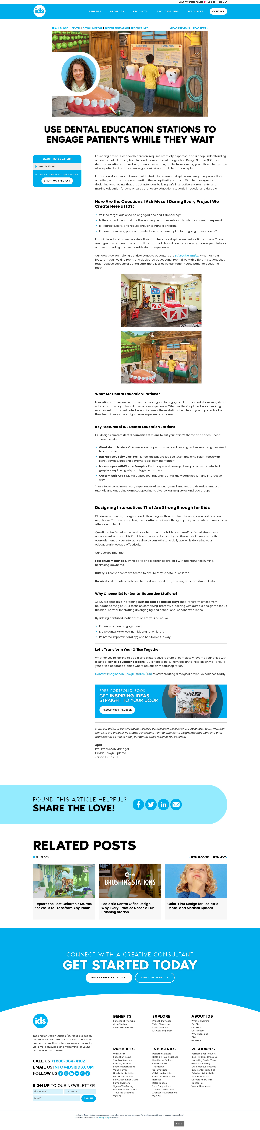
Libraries (156, 1079)
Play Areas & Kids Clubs (125, 1079)
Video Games (120, 1070)
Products (140, 11)
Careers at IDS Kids (201, 1079)
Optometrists (159, 1070)
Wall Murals (119, 1053)
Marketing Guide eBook (203, 1060)
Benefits (95, 11)
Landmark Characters (125, 1089)
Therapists (158, 1066)
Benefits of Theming (124, 1021)
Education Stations (123, 1076)
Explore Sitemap (200, 1076)
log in (211, 2)
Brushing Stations (122, 1063)
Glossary (196, 1040)
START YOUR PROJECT (57, 181)
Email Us (63, 1067)
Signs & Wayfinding (123, 1086)
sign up (223, 2)
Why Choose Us (199, 1034)
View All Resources (201, 1086)
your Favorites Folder (191, 2)
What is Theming (200, 1021)
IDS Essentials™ (160, 1027)
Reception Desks (122, 1057)
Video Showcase (161, 1024)
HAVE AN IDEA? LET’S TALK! (108, 977)
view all (117, 1096)
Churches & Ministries (163, 1076)
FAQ (193, 1037)
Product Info (139, 28)
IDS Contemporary (162, 1030)
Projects (117, 11)
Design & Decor (93, 28)
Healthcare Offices (162, 1060)
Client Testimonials (123, 1027)
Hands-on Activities (123, 1073)
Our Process (197, 1030)
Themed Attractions (163, 1089)
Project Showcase (161, 1021)
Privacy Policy (104, 1117)
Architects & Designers (164, 1092)
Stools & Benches (122, 1060)
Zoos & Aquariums (161, 1086)
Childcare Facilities (162, 1073)
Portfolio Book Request (203, 1053)
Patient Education (117, 28)
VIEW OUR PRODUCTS (155, 977)
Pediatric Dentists (161, 1053)
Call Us (59, 1061)
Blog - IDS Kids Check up (204, 1057)
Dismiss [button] (179, 1124)
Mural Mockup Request (203, 1066)
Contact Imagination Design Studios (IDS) (123, 674)
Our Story (196, 1024)
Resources (196, 11)
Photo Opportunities (124, 1066)
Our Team (196, 1027)
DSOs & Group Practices (165, 1057)
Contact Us (197, 1083)
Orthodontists (159, 1063)
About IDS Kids (168, 11)
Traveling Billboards (123, 1092)
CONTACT (218, 11)
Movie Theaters (121, 1083)
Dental (76, 28)
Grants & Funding (200, 1063)
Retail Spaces (159, 1083)
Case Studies (120, 1024)
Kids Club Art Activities (203, 1073)
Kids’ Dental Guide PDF (203, 1070)
